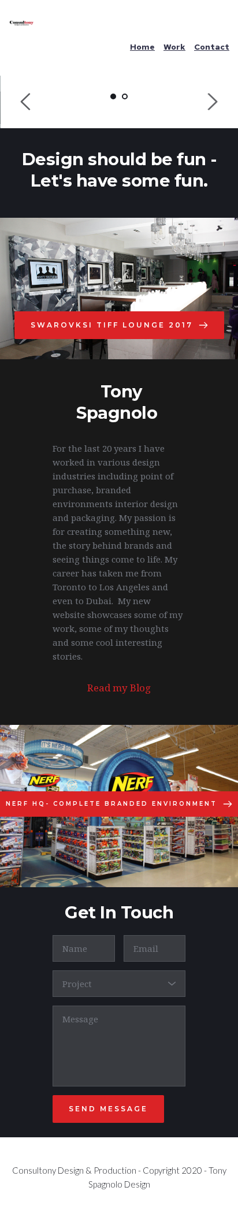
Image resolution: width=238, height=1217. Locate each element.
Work (174, 47)
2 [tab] (125, 96)
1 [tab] (113, 96)
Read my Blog (119, 687)
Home (142, 47)
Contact (211, 47)
